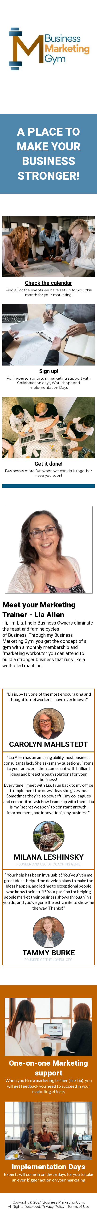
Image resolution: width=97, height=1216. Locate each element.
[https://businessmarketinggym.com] (48, 49)
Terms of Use (78, 1207)
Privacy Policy (53, 1207)
